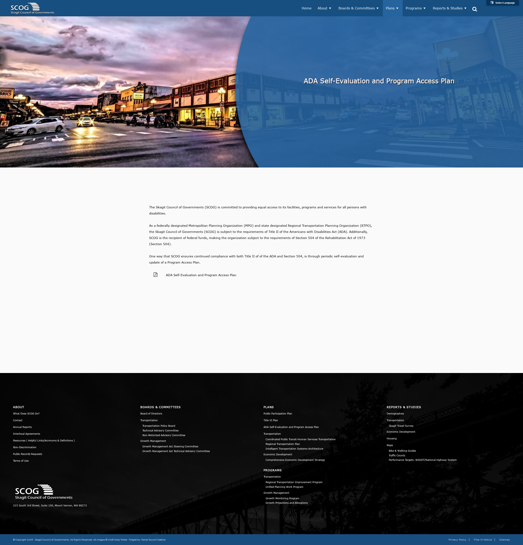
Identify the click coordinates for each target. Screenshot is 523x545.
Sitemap (504, 539)
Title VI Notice (483, 539)
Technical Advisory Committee (160, 430)
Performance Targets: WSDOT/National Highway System (423, 459)
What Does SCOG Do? (26, 413)
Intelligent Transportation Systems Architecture (294, 448)
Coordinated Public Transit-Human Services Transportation (301, 439)
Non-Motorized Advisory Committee (163, 435)
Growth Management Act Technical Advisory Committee (176, 451)
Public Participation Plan (278, 413)
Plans (390, 8)
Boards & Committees (357, 8)
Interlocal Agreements (26, 433)
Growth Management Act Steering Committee (170, 446)
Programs (414, 8)
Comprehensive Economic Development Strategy (295, 459)
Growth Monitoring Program (282, 498)
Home (307, 8)
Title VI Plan (271, 420)
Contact (17, 420)
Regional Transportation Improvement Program (294, 482)
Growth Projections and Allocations (287, 502)
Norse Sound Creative (153, 539)
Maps (390, 445)
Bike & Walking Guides (402, 450)
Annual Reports (22, 427)
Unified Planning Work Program (284, 486)
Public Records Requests (27, 453)
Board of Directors (151, 413)
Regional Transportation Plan (283, 443)
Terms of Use (21, 460)
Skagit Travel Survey (401, 425)
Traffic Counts (397, 455)
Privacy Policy (458, 539)
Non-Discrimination (24, 447)
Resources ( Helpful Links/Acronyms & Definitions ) (44, 440)
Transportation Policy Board (158, 425)
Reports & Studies (448, 8)
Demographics (395, 413)
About (322, 8)
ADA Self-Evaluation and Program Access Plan (201, 275)
